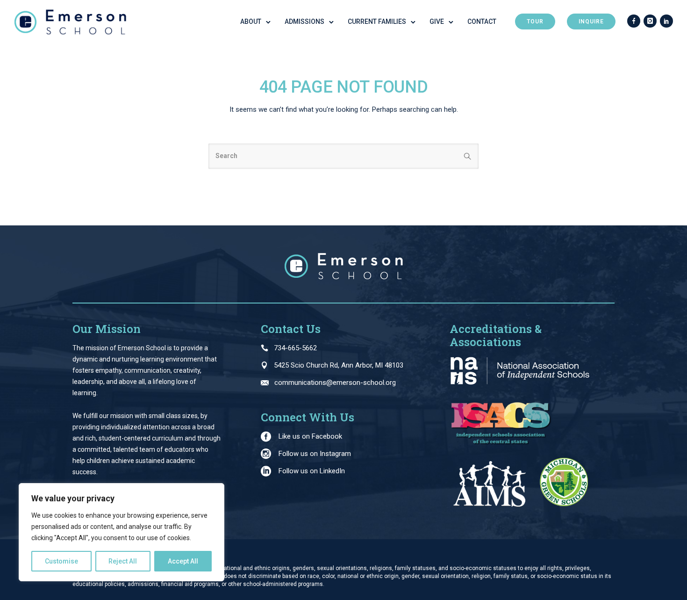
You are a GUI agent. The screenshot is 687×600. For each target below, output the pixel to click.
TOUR (535, 21)
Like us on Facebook (310, 436)
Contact (481, 21)
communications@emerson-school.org (335, 382)
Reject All (122, 561)
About (250, 21)
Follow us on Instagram (315, 453)
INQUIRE (591, 21)
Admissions (304, 21)
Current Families (377, 21)
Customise (61, 561)
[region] (121, 532)
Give (436, 21)
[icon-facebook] (633, 21)
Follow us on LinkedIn (312, 471)
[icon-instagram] (650, 21)
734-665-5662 (295, 348)
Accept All (183, 561)
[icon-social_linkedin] (666, 21)
